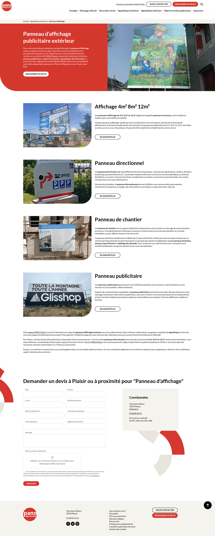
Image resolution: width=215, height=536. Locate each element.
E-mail (27, 400)
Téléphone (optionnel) (75, 422)
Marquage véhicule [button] (88, 10)
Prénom (70, 390)
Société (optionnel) (74, 400)
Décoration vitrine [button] (107, 10)
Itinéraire (133, 409)
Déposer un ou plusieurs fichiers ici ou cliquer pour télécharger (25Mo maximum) (52, 462)
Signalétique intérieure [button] (151, 10)
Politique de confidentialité (121, 524)
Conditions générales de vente (122, 526)
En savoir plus (107, 137)
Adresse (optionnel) (32, 411)
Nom (27, 390)
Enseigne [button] (73, 10)
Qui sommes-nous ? (117, 511)
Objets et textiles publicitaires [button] (177, 10)
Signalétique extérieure (39, 21)
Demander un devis (185, 4)
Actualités (113, 513)
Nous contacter (159, 4)
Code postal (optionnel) (75, 411)
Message (28, 432)
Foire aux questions (117, 516)
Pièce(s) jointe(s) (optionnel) (35, 451)
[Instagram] (77, 524)
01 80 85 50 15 (135, 413)
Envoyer (31, 483)
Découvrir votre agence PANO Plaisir (130, 4)
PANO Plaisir (51, 56)
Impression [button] (198, 10)
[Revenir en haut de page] (208, 505)
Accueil (26, 21)
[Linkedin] (73, 524)
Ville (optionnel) (31, 422)
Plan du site (114, 521)
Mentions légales (116, 519)
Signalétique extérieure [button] (128, 10)
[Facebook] (68, 524)
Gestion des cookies (117, 529)
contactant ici (95, 476)
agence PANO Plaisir (37, 332)
